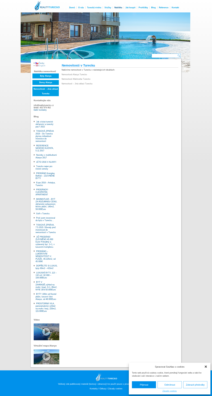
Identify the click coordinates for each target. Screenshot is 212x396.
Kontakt (175, 7)
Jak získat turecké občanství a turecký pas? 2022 (44, 124)
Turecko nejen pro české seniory (44, 167)
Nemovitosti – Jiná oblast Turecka (46, 91)
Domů (72, 7)
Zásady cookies (169, 391)
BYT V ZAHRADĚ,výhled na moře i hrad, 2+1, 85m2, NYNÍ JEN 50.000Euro (46, 286)
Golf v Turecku (43, 213)
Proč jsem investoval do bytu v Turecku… (45, 219)
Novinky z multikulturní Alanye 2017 (46, 156)
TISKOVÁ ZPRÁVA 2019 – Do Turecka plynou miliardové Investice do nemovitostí (45, 136)
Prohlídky (143, 7)
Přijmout (144, 384)
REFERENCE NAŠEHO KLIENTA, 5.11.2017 (45, 148)
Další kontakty (40, 110)
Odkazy (102, 388)
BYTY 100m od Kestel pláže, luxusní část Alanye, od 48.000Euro (46, 296)
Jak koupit (130, 7)
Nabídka (118, 7)
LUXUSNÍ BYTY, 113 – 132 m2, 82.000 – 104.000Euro (46, 275)
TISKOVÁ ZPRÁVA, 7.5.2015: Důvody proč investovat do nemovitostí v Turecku (46, 229)
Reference (163, 7)
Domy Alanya (45, 82)
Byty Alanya (45, 76)
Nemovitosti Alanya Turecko (74, 74)
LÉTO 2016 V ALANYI (46, 162)
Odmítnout (169, 384)
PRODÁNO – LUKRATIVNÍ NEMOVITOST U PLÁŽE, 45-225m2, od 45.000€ (46, 256)
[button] (205, 366)
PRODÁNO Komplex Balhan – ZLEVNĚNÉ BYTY (45, 176)
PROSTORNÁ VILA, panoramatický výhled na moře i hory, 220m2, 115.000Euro (46, 307)
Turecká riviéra (94, 7)
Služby (107, 7)
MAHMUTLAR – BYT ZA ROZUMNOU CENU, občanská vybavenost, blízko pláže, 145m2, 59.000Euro (46, 204)
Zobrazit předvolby (195, 384)
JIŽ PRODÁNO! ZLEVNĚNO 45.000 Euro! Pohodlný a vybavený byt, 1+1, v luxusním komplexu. (45, 242)
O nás (81, 7)
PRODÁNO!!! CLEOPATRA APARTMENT (42, 192)
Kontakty (94, 388)
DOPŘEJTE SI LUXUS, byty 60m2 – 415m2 (47, 267)
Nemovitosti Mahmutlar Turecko (76, 79)
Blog (153, 7)
